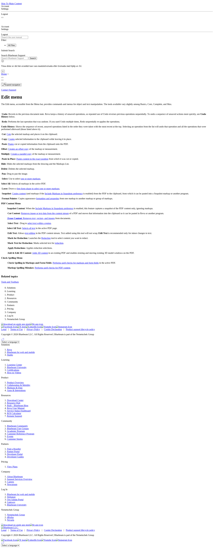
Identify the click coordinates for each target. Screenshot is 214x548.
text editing (30, 233)
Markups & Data (14, 388)
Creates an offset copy (18, 149)
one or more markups (30, 178)
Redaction (46, 238)
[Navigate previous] (2, 82)
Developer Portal (15, 454)
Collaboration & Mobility (18, 385)
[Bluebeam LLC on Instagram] (64, 327)
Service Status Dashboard (19, 411)
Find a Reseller (14, 449)
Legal (3, 329)
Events (10, 436)
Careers (10, 482)
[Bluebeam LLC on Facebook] (9, 327)
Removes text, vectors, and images (39, 218)
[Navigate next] (5, 82)
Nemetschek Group (16, 514)
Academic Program (16, 431)
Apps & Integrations (16, 390)
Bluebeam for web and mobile (21, 352)
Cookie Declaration (53, 329)
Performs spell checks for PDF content (52, 268)
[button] (107, 50)
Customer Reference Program (20, 434)
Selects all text (28, 228)
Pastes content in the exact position (32, 159)
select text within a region (39, 223)
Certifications (13, 370)
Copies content (19, 193)
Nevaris (10, 520)
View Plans (12, 466)
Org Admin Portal (15, 499)
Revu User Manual (15, 408)
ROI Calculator (14, 413)
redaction (59, 243)
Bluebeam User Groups (18, 428)
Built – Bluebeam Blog (17, 405)
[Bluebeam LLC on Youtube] (48, 327)
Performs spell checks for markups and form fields (76, 263)
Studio (10, 355)
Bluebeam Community (17, 426)
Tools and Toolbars (10, 282)
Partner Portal (13, 451)
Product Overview (15, 382)
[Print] (2, 80)
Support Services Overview (19, 479)
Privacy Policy (33, 329)
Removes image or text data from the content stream (45, 213)
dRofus (10, 517)
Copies (11, 139)
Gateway (11, 502)
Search (33, 58)
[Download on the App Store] (15, 324)
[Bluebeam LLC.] (9, 527)
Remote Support (14, 416)
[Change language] (2, 77)
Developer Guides (15, 457)
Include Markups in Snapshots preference (64, 193)
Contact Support (8, 90)
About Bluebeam (15, 476)
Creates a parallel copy (21, 154)
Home (4, 74)
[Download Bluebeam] (36, 324)
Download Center (15, 400)
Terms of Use (16, 329)
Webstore (11, 497)
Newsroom (12, 484)
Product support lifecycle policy (80, 329)
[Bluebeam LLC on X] (21, 327)
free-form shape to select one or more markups (38, 188)
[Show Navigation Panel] (2, 17)
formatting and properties (47, 198)
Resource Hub (13, 403)
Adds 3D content (40, 253)
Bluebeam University (16, 367)
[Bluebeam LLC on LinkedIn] (33, 327)
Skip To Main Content (11, 3)
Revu (9, 349)
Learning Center (14, 365)
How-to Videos (14, 372)
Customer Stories (15, 439)
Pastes (11, 144)
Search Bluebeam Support (13, 55)
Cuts (9, 134)
